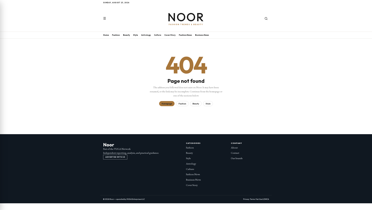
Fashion (116, 35)
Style (135, 35)
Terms (252, 199)
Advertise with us (115, 157)
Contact (235, 152)
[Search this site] (266, 18)
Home (106, 35)
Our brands (237, 158)
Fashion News (185, 35)
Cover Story (170, 35)
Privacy (246, 199)
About (234, 147)
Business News (202, 35)
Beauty (126, 35)
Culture (157, 35)
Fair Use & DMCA (262, 199)
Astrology (146, 35)
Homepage (167, 104)
